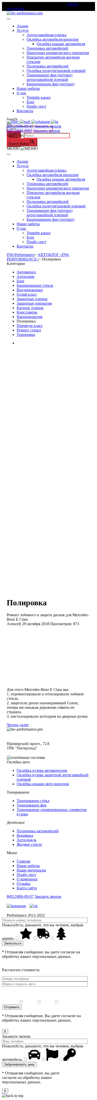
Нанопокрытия (29, 317)
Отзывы (23, 883)
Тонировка (26, 334)
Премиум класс (30, 326)
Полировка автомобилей (48, 66)
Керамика (25, 835)
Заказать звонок (48, 126)
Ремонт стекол (29, 330)
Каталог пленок (30, 308)
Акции (22, 26)
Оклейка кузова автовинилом (42, 770)
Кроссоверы (27, 312)
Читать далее (18, 725)
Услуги (23, 30)
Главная (23, 861)
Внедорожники (30, 290)
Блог (31, 102)
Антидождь (26, 840)
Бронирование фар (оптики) (50, 84)
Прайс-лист (36, 106)
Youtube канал (38, 97)
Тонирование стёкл (33, 801)
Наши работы (28, 88)
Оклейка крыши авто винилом (43, 784)
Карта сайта (27, 888)
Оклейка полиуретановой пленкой (56, 70)
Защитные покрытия (34, 303)
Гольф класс (27, 294)
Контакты (25, 111)
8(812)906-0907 (19, 131)
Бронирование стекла (35, 285)
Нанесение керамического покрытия (58, 53)
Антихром (25, 276)
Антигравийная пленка (46, 35)
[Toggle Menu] (9, 19)
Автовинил (26, 272)
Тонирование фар (32, 805)
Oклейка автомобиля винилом (52, 39)
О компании (27, 879)
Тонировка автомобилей (47, 48)
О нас (21, 93)
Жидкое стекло (29, 844)
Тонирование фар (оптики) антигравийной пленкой (49, 77)
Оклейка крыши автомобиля (61, 44)
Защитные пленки (32, 299)
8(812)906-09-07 (20, 126)
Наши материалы (31, 870)
